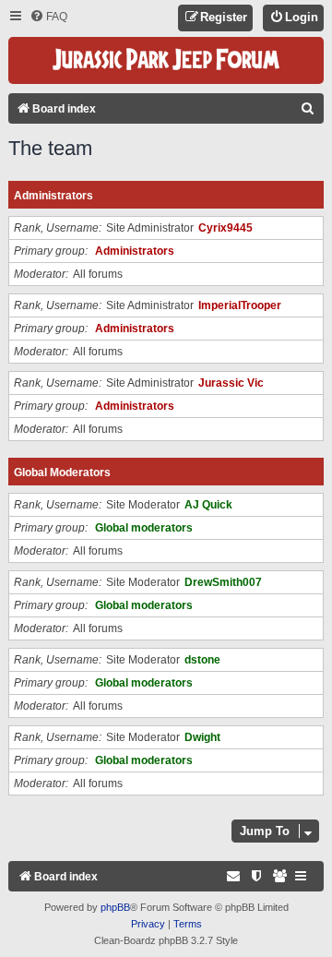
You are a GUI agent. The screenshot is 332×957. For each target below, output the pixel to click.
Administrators (53, 195)
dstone (202, 659)
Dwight (202, 737)
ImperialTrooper (239, 305)
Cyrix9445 (225, 227)
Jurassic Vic (231, 383)
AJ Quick (208, 504)
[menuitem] (48, 17)
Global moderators (62, 472)
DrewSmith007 (223, 582)
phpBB (115, 907)
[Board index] (166, 60)
